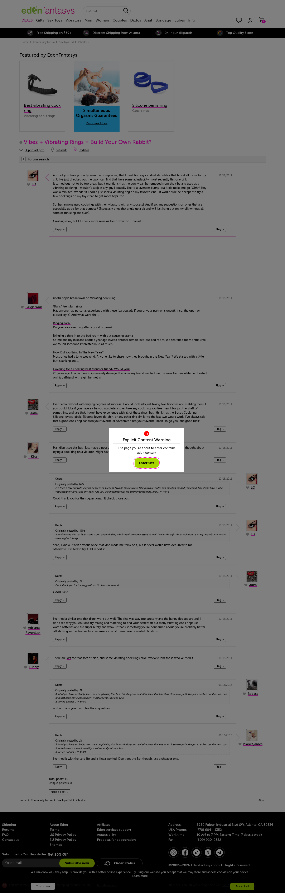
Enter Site (147, 463)
